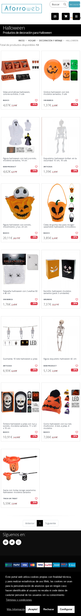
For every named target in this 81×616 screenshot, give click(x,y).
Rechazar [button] (48, 609)
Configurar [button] (66, 609)
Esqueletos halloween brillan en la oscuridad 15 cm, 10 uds (60, 159)
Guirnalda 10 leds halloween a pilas (20, 359)
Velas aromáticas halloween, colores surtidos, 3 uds (16, 93)
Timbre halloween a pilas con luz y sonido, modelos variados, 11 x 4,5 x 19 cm (20, 426)
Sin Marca (48, 100)
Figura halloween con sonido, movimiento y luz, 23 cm (17, 226)
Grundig (48, 299)
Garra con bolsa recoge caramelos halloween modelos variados (19, 491)
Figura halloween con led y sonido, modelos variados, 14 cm (20, 159)
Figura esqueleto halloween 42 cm (60, 359)
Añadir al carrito (21, 112)
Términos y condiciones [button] (19, 599)
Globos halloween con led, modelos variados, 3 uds (56, 93)
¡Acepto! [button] (32, 609)
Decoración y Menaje (50, 40)
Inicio (21, 40)
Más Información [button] (16, 609)
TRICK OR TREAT (10, 498)
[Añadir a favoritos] (35, 100)
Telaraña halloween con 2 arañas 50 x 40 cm (20, 292)
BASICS (6, 100)
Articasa (48, 166)
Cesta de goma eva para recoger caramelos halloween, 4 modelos (60, 226)
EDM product (9, 166)
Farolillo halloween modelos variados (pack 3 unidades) (57, 292)
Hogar (32, 40)
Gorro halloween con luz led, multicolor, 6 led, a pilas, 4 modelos (58, 426)
